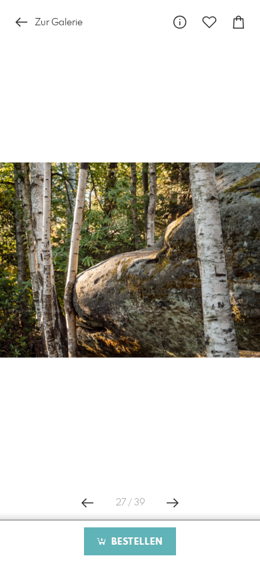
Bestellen (135, 542)
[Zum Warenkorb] (239, 22)
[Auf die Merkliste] (209, 22)
